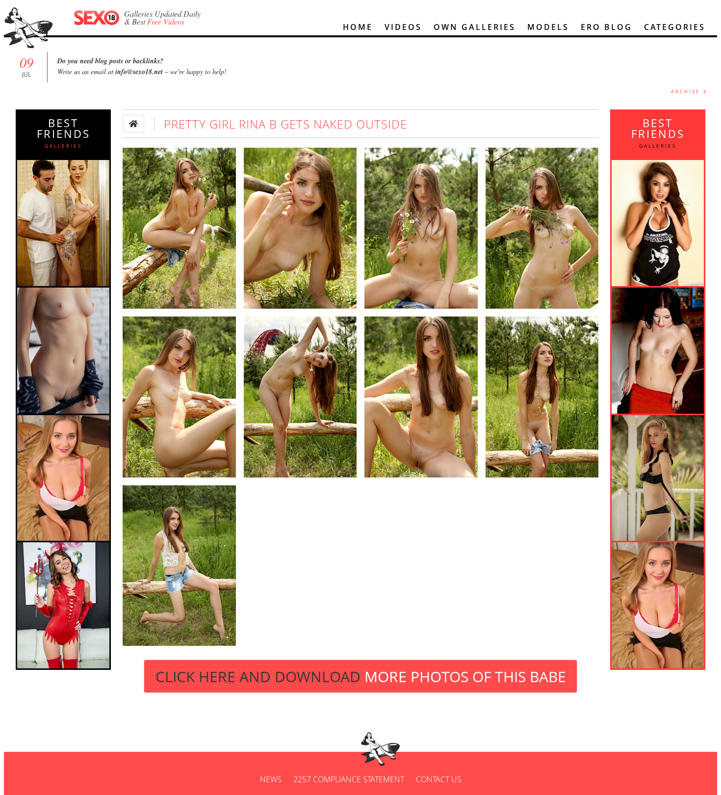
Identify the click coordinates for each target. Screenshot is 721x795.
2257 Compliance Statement (348, 779)
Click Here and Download (360, 676)
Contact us (439, 779)
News (271, 779)
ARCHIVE (685, 91)
